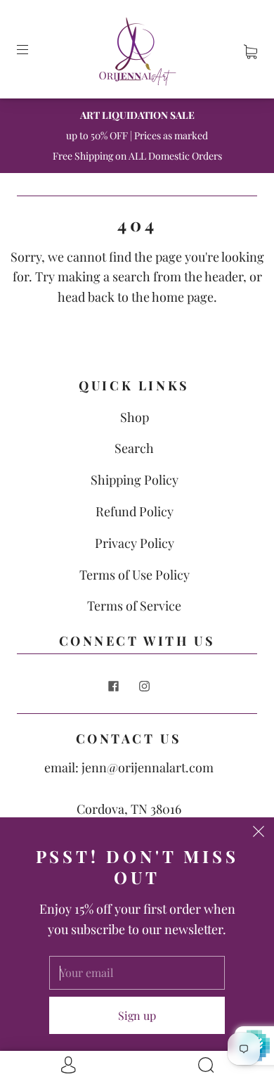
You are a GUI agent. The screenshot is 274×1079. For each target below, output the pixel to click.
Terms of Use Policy (134, 574)
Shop (134, 417)
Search (134, 448)
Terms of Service (134, 605)
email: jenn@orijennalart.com (129, 767)
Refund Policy (135, 511)
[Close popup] (258, 832)
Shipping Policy (134, 479)
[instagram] (144, 686)
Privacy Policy (134, 543)
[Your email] (137, 973)
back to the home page (151, 296)
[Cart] (250, 49)
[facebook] (113, 686)
